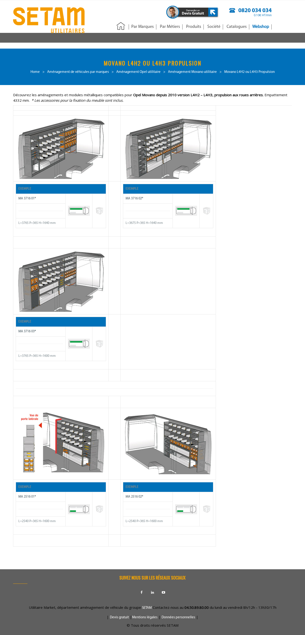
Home (35, 72)
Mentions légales (145, 617)
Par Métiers (170, 27)
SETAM (147, 608)
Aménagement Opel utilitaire (138, 72)
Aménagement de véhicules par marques (78, 72)
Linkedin (152, 592)
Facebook (141, 592)
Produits (193, 27)
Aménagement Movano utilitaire (192, 72)
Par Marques (142, 27)
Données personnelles (178, 617)
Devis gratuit (119, 617)
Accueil (121, 26)
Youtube (163, 592)
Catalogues (237, 27)
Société (213, 27)
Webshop (260, 27)
